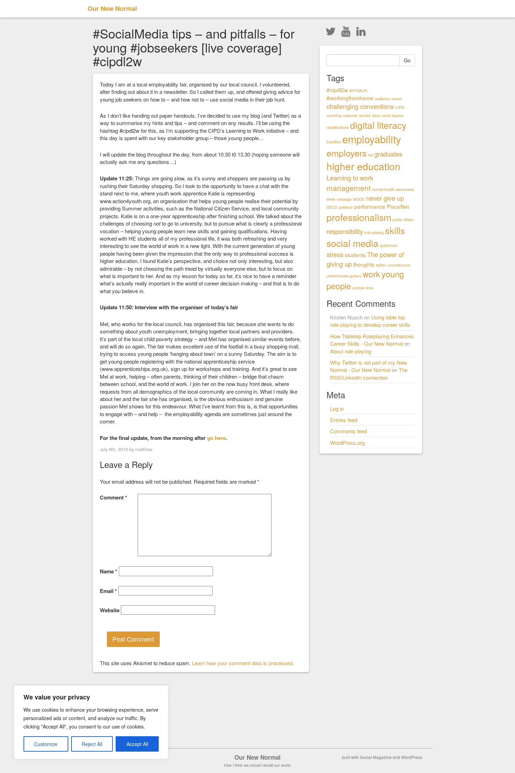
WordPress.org (347, 442)
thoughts (364, 264)
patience (346, 207)
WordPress (411, 757)
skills (395, 230)
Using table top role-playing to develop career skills (370, 320)
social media (352, 243)
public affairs (403, 219)
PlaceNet (398, 206)
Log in (337, 408)
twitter (381, 265)
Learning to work (350, 177)
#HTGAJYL (358, 90)
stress (335, 254)
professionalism (359, 217)
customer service (357, 115)
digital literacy (378, 125)
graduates (388, 153)
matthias (143, 449)
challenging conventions (360, 106)
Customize (45, 743)
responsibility (345, 231)
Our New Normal (112, 8)
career (396, 98)
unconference (398, 265)
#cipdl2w (337, 90)
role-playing (374, 232)
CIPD (399, 107)
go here (216, 438)
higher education (363, 166)
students (355, 254)
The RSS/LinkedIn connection (368, 373)
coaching (334, 115)
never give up (385, 197)
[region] (91, 722)
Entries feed (343, 419)
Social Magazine (376, 757)
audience (382, 98)
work (371, 274)
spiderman (388, 245)
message (344, 199)
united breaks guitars (344, 275)
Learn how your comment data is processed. (243, 663)
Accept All (137, 743)
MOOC (359, 199)
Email (108, 591)
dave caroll (381, 115)
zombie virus (362, 287)
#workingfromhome (350, 98)
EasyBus (334, 141)
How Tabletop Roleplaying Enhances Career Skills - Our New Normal (372, 339)
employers (347, 152)
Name (108, 571)
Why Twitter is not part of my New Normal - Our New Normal (368, 366)
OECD (332, 207)
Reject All (92, 743)
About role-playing (350, 351)
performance (369, 206)
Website (109, 610)
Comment (113, 497)
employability (371, 138)
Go (407, 60)
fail (370, 155)
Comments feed (348, 431)
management (349, 187)
